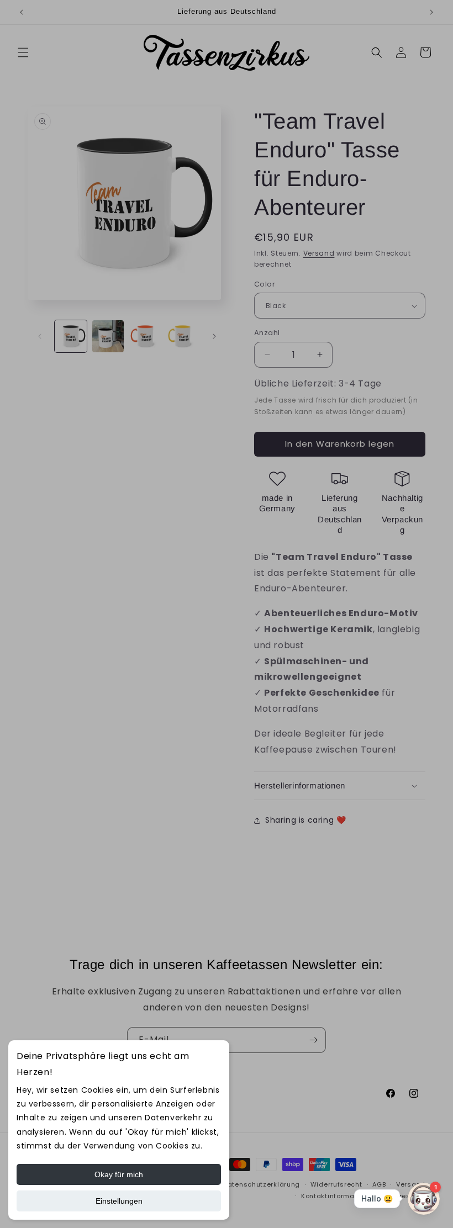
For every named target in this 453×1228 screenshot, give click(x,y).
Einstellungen (119, 1201)
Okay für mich (118, 1174)
